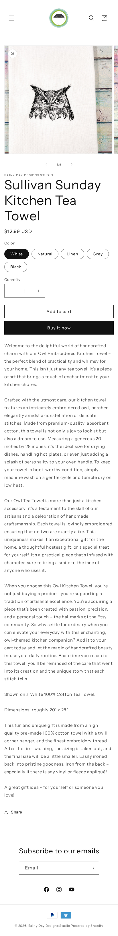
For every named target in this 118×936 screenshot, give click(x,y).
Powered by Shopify (87, 926)
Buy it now (59, 328)
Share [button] (16, 812)
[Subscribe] (92, 868)
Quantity (12, 279)
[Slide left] (46, 164)
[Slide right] (71, 164)
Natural (45, 254)
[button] (11, 18)
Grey (98, 254)
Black (15, 266)
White (16, 254)
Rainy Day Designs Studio (49, 926)
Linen (72, 254)
